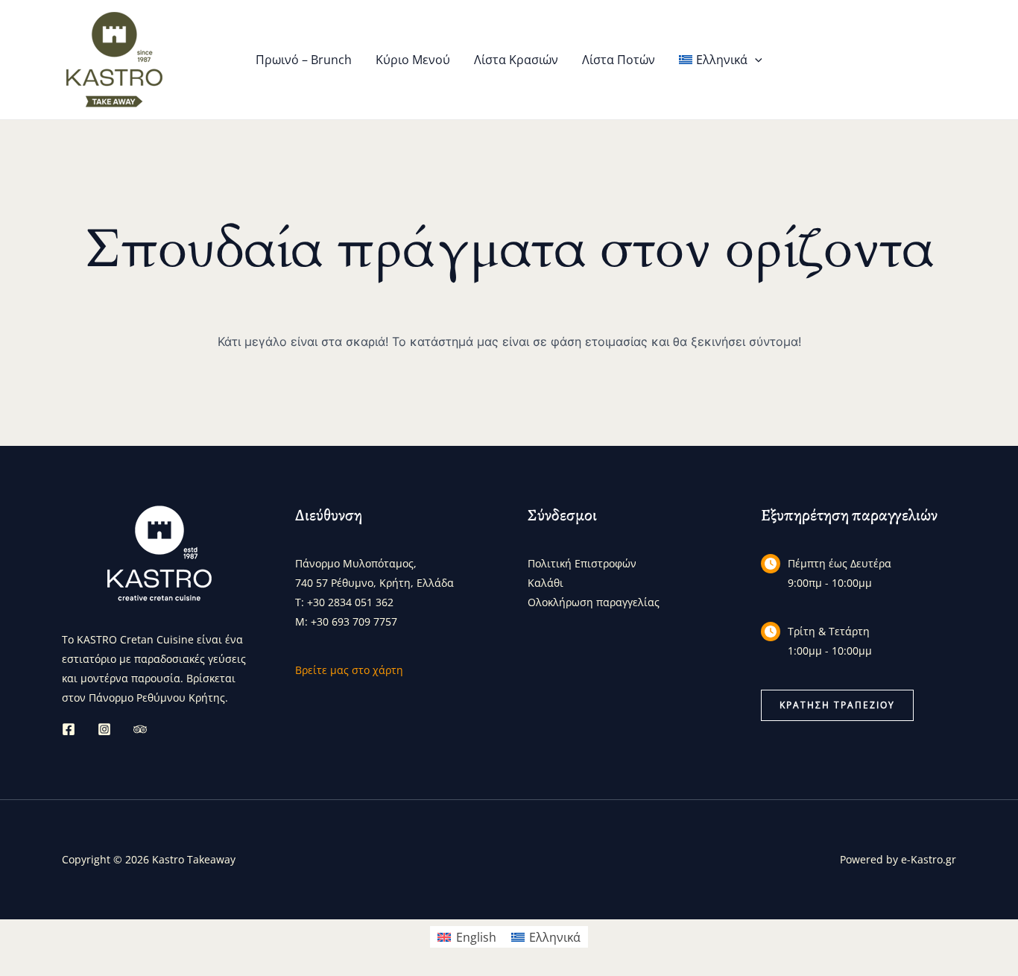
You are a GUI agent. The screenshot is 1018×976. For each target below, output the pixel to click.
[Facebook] (68, 729)
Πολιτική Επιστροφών (582, 563)
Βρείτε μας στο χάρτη (349, 670)
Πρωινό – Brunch (304, 59)
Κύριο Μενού (413, 59)
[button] (754, 60)
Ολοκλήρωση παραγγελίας (594, 602)
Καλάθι (545, 583)
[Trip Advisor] (140, 729)
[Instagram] (104, 729)
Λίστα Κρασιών (516, 59)
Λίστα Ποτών (618, 59)
